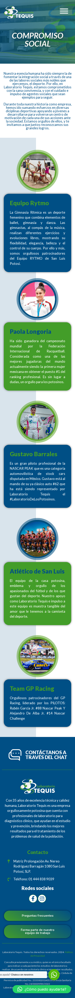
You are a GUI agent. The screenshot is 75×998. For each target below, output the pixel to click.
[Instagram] (42, 899)
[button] (42, 989)
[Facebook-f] (33, 899)
